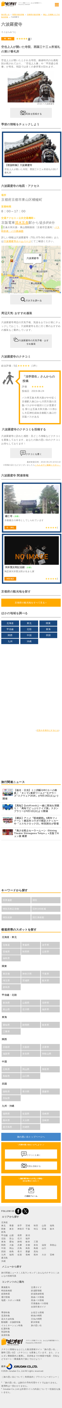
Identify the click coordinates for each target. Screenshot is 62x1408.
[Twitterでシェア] (25, 1211)
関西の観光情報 (18, 14)
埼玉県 (6, 980)
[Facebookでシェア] (18, 1211)
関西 (10, 635)
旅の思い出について (13, 1377)
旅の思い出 (5, 14)
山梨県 (25, 1002)
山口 (44, 1248)
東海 (48, 629)
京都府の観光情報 (33, 14)
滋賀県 (6, 1053)
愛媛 (28, 1251)
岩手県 (45, 945)
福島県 (6, 958)
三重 (36, 1241)
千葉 (28, 1229)
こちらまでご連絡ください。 (48, 465)
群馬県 (6, 987)
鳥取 (28, 1248)
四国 (48, 635)
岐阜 (28, 1241)
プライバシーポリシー (46, 1377)
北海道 (10, 623)
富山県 (6, 1009)
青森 (11, 1225)
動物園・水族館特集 (11, 1322)
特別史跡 (7, 917)
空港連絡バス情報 (39, 1303)
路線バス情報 (37, 1297)
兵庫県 (45, 1047)
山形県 (45, 951)
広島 (19, 1248)
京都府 (6, 1047)
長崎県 (45, 1113)
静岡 (19, 1241)
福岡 (11, 1254)
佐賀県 (25, 1113)
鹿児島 (4, 1258)
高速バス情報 (37, 1300)
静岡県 (25, 1025)
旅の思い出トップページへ (31, 1137)
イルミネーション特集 (12, 1325)
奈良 (36, 1245)
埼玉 (36, 1229)
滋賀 (44, 1245)
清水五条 (22, 222)
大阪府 (25, 1047)
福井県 (45, 1009)
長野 (19, 1235)
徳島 (11, 1251)
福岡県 (6, 1113)
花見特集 (5, 1315)
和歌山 (53, 1245)
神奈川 (20, 1229)
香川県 (25, 1091)
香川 (19, 1251)
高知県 (6, 1098)
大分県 (25, 1120)
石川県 (25, 1009)
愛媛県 (45, 1091)
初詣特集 (5, 1332)
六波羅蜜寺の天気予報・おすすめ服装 (34, 342)
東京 (11, 1229)
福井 (28, 1238)
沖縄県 (25, 1127)
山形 (44, 1225)
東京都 (6, 973)
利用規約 (29, 1377)
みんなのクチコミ (46, 1273)
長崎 (28, 1254)
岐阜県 (45, 1025)
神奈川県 (27, 973)
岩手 (19, 1225)
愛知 (11, 1241)
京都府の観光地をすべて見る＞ (31, 602)
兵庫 (19, 1245)
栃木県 (45, 980)
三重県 (6, 1031)
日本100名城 (39, 909)
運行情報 (5, 1297)
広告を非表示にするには (48, 730)
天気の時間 (36, 1319)
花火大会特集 (7, 1319)
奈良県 (25, 1053)
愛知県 (6, 1025)
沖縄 (29, 641)
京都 (28, 1245)
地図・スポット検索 (11, 1300)
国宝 (35, 900)
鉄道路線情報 (37, 1294)
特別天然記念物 (11, 909)
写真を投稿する (34, 114)
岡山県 (25, 1069)
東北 (29, 623)
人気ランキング (28, 1273)
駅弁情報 (35, 1322)
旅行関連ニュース (9, 1273)
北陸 (29, 629)
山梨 (11, 1235)
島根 (36, 1248)
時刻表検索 (6, 1290)
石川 (19, 1238)
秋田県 (25, 951)
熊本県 (6, 1120)
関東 (48, 623)
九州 (10, 641)
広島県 (6, 1069)
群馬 (3, 1232)
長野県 (45, 1002)
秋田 (36, 1225)
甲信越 (10, 629)
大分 (44, 1254)
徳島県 (6, 1091)
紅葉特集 (5, 1328)
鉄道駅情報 (36, 1290)
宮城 (28, 1225)
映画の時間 (36, 1315)
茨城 (44, 1229)
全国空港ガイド (38, 1307)
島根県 (6, 1076)
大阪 (11, 1245)
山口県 (25, 1076)
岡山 (11, 1248)
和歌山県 (46, 1053)
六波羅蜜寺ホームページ (17, 241)
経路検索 (5, 1294)
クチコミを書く (34, 454)
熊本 (36, 1254)
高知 (36, 1251)
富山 (11, 1238)
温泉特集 (5, 1335)
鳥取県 (45, 1069)
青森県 (25, 945)
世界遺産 (7, 900)
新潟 (28, 1235)
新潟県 (6, 1002)
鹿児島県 (7, 1127)
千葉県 (45, 973)
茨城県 (25, 980)
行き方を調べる (34, 300)
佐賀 (19, 1254)
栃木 (52, 1229)
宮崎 (52, 1254)
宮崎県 (45, 1120)
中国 (29, 635)
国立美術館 (38, 917)
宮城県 (6, 951)
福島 (52, 1225)
